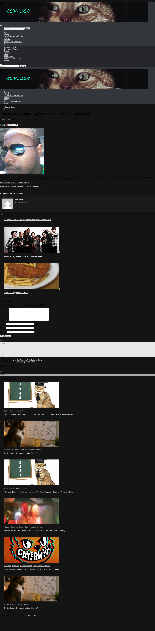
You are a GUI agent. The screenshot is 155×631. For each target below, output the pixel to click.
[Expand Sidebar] (1, 340)
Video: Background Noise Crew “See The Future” (24, 256)
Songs (6, 51)
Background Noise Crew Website (12, 194)
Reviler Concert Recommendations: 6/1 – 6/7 (21, 608)
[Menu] (1, 25)
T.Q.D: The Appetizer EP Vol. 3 (16, 293)
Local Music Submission (13, 42)
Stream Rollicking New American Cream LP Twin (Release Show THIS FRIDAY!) (34, 531)
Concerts (7, 450)
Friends (7, 40)
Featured (14, 527)
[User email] (2, 214)
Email (2, 328)
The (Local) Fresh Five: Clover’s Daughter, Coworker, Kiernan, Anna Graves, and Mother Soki (39, 414)
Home (6, 32)
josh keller (6, 119)
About (6, 34)
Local (6, 55)
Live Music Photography (13, 49)
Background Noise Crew (13, 220)
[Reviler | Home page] (74, 21)
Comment (4, 320)
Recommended (10, 47)
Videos (6, 60)
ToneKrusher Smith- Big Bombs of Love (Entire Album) (20, 186)
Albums (7, 53)
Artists (6, 38)
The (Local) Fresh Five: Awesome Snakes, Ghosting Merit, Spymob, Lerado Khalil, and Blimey (39, 492)
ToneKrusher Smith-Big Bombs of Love (14, 183)
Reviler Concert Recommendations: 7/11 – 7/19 (22, 453)
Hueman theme (30, 615)
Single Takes (9, 57)
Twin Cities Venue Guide (13, 36)
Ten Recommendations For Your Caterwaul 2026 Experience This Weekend (32, 569)
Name (3, 324)
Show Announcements (12, 58)
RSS (6, 44)
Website (3, 332)
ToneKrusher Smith (44, 220)
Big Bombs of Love (30, 220)
